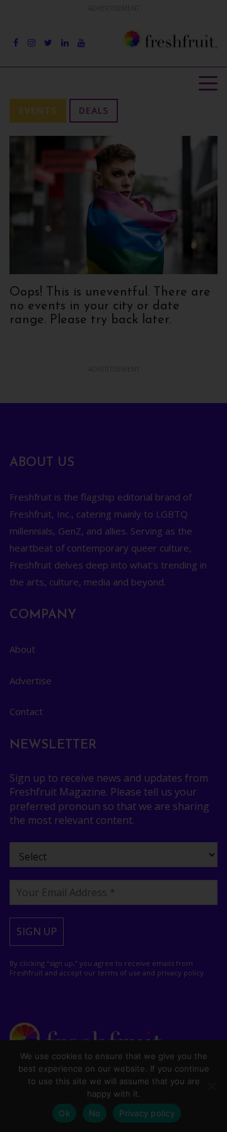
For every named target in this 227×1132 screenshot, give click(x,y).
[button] (210, 17)
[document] (113, 566)
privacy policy (83, 890)
